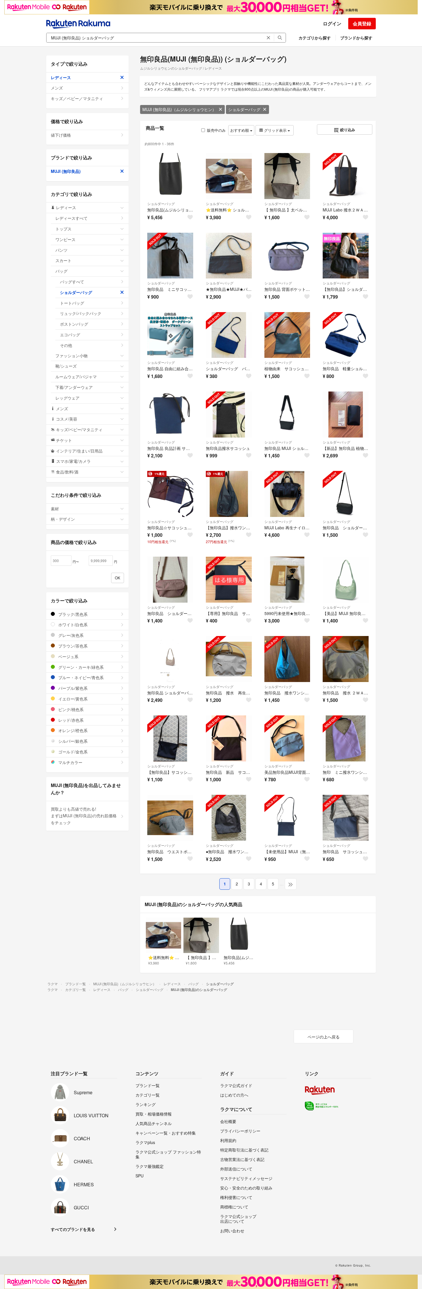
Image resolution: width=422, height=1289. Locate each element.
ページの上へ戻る (323, 1037)
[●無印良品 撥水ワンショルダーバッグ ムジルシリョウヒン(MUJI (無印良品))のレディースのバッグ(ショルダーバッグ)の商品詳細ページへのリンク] (229, 818)
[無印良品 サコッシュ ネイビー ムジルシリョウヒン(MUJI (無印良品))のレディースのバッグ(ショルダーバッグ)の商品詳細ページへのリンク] (346, 818)
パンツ (61, 250)
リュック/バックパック (80, 313)
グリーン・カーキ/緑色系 (80, 667)
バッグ (61, 271)
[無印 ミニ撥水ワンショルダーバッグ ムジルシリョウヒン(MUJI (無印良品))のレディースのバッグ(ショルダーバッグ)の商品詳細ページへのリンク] (346, 738)
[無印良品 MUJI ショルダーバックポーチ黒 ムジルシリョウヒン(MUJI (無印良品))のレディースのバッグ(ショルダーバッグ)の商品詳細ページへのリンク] (287, 415)
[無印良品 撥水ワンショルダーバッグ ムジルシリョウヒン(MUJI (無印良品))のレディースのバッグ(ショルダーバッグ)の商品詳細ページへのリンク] (287, 659)
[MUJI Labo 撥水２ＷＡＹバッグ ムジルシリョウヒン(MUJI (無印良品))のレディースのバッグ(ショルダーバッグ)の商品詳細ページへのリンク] (346, 176)
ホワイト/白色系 (72, 624)
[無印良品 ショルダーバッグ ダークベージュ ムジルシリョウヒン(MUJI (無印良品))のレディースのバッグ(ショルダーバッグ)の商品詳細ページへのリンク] (170, 659)
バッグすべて (72, 281)
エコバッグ (70, 334)
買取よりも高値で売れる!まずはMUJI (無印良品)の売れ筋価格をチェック (84, 816)
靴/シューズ (66, 366)
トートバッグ (72, 303)
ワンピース (65, 239)
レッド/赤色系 (70, 720)
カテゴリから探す (315, 38)
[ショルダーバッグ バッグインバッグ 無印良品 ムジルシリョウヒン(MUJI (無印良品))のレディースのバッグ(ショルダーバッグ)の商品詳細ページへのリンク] (229, 335)
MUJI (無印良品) (66, 171)
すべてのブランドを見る (73, 1229)
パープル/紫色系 (72, 688)
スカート (63, 260)
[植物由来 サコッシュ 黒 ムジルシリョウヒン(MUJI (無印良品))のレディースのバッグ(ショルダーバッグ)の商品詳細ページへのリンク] (287, 335)
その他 (66, 345)
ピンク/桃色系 (70, 709)
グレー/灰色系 (70, 635)
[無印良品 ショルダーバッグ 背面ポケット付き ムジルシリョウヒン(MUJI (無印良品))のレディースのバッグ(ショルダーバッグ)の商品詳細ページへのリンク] (346, 494)
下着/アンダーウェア (74, 387)
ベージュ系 (67, 656)
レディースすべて (71, 218)
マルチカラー (69, 762)
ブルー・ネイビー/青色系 (80, 677)
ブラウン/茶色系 (72, 646)
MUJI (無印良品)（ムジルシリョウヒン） (179, 109)
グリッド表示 (275, 130)
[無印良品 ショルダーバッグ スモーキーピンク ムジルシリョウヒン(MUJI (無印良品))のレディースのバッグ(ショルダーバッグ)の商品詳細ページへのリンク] (170, 580)
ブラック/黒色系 (72, 614)
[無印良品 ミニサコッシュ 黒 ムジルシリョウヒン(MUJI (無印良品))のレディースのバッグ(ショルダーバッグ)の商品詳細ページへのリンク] (170, 256)
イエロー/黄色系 (72, 699)
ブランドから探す (356, 38)
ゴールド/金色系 (72, 752)
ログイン (332, 23)
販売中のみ (216, 130)
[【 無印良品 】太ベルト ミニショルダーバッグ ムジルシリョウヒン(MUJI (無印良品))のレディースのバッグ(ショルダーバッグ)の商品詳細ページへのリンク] (287, 176)
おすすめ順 (240, 130)
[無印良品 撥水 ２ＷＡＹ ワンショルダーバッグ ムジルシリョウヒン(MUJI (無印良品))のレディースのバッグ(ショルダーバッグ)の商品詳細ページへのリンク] (346, 659)
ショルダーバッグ (244, 109)
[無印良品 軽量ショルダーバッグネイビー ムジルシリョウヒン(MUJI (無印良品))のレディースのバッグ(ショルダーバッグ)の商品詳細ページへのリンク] (346, 335)
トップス (63, 229)
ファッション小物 (71, 355)
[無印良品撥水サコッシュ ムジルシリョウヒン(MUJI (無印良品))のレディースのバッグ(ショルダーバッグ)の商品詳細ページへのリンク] (229, 415)
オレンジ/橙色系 (72, 730)
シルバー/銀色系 (72, 741)
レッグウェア (67, 398)
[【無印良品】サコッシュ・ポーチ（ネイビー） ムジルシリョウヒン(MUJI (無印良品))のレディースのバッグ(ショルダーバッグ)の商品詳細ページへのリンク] (170, 738)
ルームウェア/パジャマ (76, 376)
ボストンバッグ (74, 324)
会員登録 (362, 23)
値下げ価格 (61, 135)
